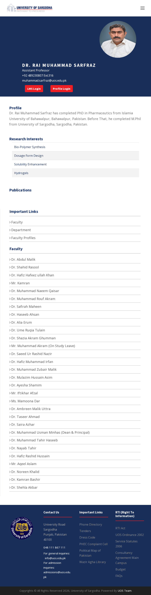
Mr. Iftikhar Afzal (24, 393)
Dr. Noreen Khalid (25, 471)
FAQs (118, 576)
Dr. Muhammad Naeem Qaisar (35, 291)
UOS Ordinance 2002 (129, 535)
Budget (120, 569)
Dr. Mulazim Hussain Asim (31, 377)
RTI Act (120, 528)
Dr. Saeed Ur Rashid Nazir (31, 353)
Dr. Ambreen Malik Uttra (30, 409)
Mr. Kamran (20, 283)
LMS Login (34, 88)
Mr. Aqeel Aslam (23, 464)
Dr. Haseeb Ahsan (25, 314)
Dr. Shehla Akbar (24, 487)
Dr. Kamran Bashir (25, 479)
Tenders (85, 531)
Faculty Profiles (23, 238)
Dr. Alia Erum (21, 322)
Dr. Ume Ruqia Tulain (28, 330)
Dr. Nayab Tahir (23, 448)
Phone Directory (90, 524)
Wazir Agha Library (92, 562)
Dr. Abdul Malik (23, 259)
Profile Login (61, 88)
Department (21, 230)
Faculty (17, 222)
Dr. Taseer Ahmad (25, 416)
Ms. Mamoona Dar (25, 401)
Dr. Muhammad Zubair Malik (34, 369)
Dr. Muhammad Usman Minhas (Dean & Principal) (50, 432)
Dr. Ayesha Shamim (26, 385)
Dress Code (87, 537)
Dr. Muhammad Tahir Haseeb (34, 440)
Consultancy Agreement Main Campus (127, 558)
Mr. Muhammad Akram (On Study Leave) (43, 346)
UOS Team (124, 590)
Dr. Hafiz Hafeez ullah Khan (32, 275)
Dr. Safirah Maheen (26, 306)
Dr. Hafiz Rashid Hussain (30, 456)
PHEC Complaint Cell (93, 544)
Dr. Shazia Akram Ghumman (33, 338)
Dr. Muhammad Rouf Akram (33, 298)
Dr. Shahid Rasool (25, 267)
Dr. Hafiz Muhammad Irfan (32, 361)
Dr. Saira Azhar (23, 424)
